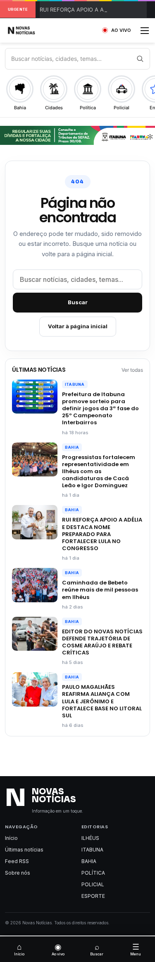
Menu (135, 949)
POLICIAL (92, 884)
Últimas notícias (24, 850)
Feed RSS (17, 861)
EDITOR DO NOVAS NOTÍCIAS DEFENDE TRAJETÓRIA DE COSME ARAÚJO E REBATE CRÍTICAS (102, 642)
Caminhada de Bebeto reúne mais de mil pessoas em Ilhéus (100, 590)
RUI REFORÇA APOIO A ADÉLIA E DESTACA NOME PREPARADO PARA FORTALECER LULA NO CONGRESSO (102, 534)
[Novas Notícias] (31, 30)
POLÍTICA (93, 873)
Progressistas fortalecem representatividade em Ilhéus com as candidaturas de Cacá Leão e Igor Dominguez (98, 471)
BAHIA (72, 447)
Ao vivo (58, 949)
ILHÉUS (90, 838)
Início (11, 838)
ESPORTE (93, 896)
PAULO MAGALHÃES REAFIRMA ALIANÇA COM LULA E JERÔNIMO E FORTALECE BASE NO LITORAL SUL (102, 701)
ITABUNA (75, 384)
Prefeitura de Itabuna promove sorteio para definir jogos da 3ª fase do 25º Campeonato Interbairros (100, 408)
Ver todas (132, 370)
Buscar (78, 302)
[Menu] (145, 33)
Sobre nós (17, 873)
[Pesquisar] (140, 58)
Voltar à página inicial (77, 326)
